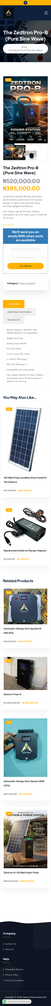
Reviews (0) (14, 319)
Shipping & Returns (14, 969)
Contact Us (10, 944)
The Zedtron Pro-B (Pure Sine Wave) (25, 50)
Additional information (19, 311)
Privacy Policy (11, 974)
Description (14, 303)
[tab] (13, 304)
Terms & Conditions (14, 980)
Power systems (27, 283)
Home (24, 47)
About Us (9, 949)
